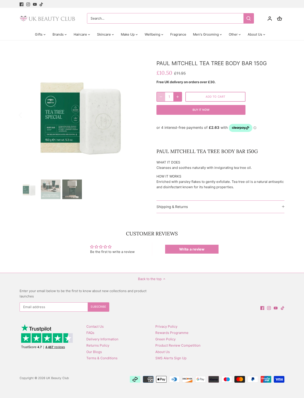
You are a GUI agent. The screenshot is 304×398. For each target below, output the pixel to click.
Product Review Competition (178, 345)
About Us (162, 352)
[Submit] (249, 18)
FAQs (90, 333)
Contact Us (95, 326)
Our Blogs (94, 352)
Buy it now (201, 109)
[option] (83, 115)
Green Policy (165, 339)
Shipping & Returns (172, 207)
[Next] (139, 114)
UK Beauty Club (57, 378)
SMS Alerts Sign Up (170, 358)
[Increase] (177, 96)
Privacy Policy (166, 326)
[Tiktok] (41, 4)
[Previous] (26, 114)
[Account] (270, 18)
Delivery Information (102, 339)
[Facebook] (21, 4)
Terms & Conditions (102, 358)
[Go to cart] (279, 18)
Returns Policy (97, 345)
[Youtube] (35, 4)
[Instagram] (28, 4)
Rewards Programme (171, 333)
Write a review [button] (192, 249)
